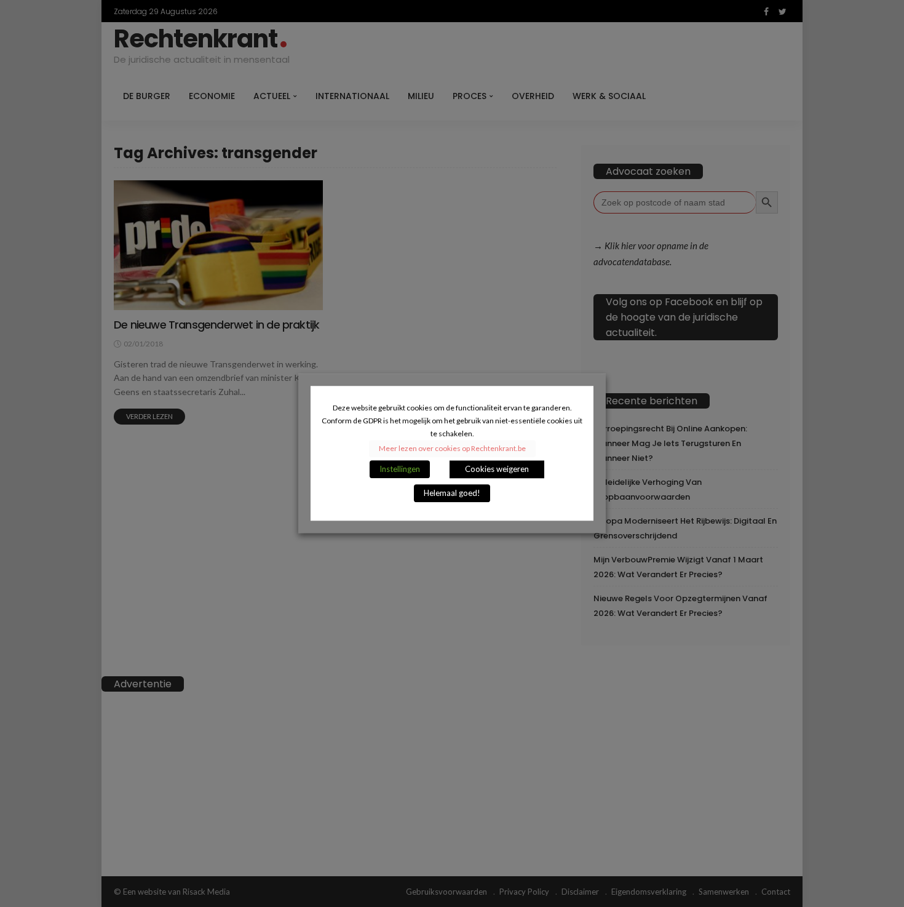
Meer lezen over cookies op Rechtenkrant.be (452, 449)
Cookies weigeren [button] (497, 469)
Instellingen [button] (399, 469)
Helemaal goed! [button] (452, 493)
